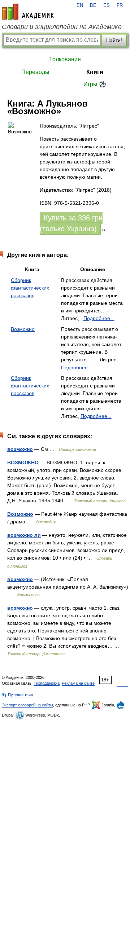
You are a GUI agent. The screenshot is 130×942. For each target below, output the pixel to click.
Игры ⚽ (94, 84)
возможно (20, 449)
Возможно (23, 329)
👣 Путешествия (17, 695)
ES (106, 5)
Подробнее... (98, 318)
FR (120, 5)
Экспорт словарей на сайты (27, 705)
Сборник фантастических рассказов (30, 287)
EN (80, 5)
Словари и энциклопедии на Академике (62, 26)
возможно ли (24, 535)
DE (93, 5)
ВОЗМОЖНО (23, 462)
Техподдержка (47, 683)
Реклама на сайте (78, 683)
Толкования (65, 59)
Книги (94, 72)
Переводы (35, 72)
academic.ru (28, 12)
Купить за (71, 223)
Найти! (114, 40)
